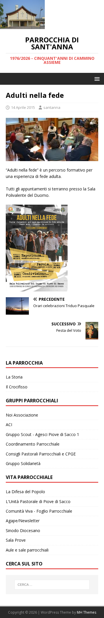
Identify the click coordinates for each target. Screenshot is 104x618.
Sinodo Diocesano (23, 530)
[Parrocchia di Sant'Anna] (22, 25)
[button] (96, 78)
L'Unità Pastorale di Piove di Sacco (38, 501)
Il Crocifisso (16, 387)
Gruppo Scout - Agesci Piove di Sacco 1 (42, 434)
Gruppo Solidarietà (23, 463)
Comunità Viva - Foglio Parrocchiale (39, 511)
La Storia (14, 377)
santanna (51, 107)
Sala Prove (16, 540)
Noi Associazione (22, 415)
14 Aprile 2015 (23, 107)
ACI (9, 424)
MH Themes (86, 612)
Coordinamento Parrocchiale (33, 444)
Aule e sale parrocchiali (27, 550)
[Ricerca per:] (52, 585)
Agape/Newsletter (23, 520)
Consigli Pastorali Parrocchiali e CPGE (41, 454)
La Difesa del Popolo (25, 491)
